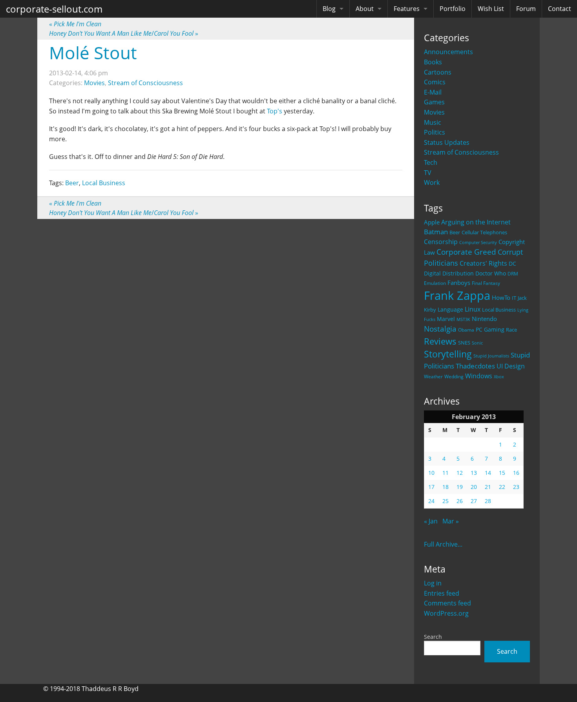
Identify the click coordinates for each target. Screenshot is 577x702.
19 (459, 486)
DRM (513, 273)
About (365, 8)
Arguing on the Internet (476, 222)
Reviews (440, 341)
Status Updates (446, 142)
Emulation (435, 283)
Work (432, 182)
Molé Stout (93, 52)
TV (427, 172)
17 (431, 486)
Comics (435, 82)
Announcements (448, 51)
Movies (434, 112)
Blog (329, 8)
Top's (274, 111)
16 (516, 472)
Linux (472, 309)
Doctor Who (490, 273)
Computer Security (478, 242)
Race (511, 329)
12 (459, 472)
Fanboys (458, 282)
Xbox (499, 376)
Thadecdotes (475, 365)
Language (450, 309)
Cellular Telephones (484, 232)
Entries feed (441, 593)
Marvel (446, 319)
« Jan (431, 521)
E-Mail (433, 92)
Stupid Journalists (491, 356)
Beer (454, 232)
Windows (478, 376)
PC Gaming (490, 329)
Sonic (477, 343)
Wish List (491, 8)
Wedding (454, 376)
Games (434, 102)
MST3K (463, 319)
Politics (434, 132)
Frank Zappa (457, 295)
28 (488, 501)
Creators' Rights (483, 263)
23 (516, 486)
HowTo (501, 297)
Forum (526, 8)
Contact (559, 8)
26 (459, 501)
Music (432, 122)
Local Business (499, 309)
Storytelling (448, 354)
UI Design (511, 366)
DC (512, 263)
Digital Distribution (449, 273)
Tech (430, 162)
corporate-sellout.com (54, 8)
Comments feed (447, 603)
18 (445, 486)
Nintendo (484, 319)
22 (502, 486)
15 (502, 472)
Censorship (441, 241)
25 (445, 501)
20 (474, 486)
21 (488, 486)
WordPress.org (446, 613)
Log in (433, 583)
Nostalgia (440, 328)
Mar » (450, 521)
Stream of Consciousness (461, 152)
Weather (433, 376)
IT (514, 297)
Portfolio (453, 8)
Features (407, 8)
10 (431, 472)
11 (445, 472)
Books (433, 62)
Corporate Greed (466, 251)
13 (474, 472)
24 (431, 501)
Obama (466, 329)
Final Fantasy (486, 283)
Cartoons (437, 72)
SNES (464, 342)
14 (488, 472)
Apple (432, 222)
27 (474, 501)
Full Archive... (443, 544)
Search (433, 636)
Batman (436, 231)
